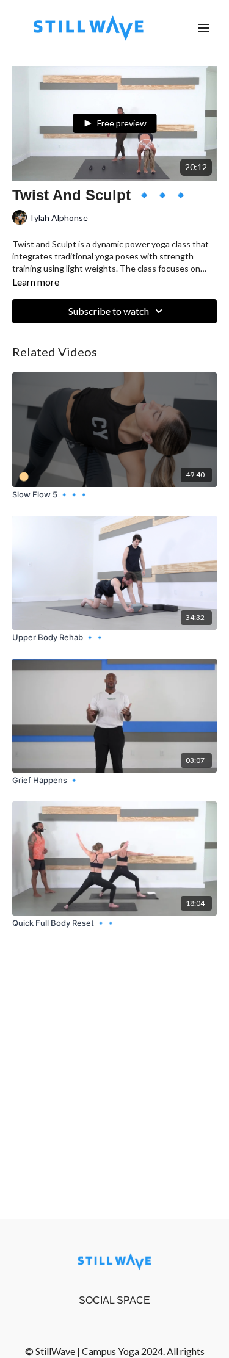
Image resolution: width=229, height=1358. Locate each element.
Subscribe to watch (108, 311)
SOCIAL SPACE (114, 1300)
